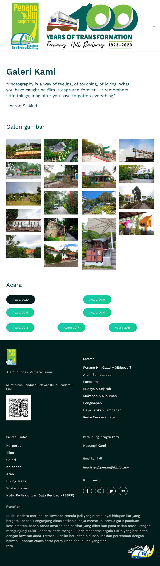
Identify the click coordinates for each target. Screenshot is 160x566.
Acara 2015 (20, 312)
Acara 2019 (97, 299)
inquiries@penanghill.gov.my (106, 467)
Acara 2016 (123, 327)
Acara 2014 (97, 312)
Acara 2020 (20, 299)
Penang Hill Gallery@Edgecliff (107, 367)
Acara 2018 (20, 327)
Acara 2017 (71, 327)
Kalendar (13, 467)
